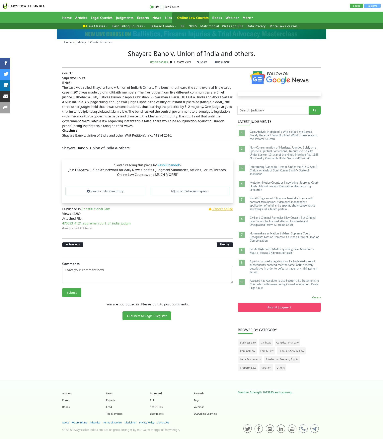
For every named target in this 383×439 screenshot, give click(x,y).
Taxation (266, 367)
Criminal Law (247, 351)
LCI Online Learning (205, 413)
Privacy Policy (146, 422)
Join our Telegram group (107, 191)
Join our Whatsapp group (191, 191)
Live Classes (96, 26)
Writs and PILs (233, 26)
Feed (109, 407)
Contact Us (163, 422)
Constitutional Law (96, 209)
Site (157, 7)
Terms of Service (112, 422)
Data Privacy (256, 26)
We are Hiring (79, 422)
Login (356, 6)
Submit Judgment (279, 307)
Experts (143, 18)
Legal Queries (102, 18)
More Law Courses (283, 26)
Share (203, 62)
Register (372, 6)
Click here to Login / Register (147, 316)
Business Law (248, 342)
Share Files (156, 407)
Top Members (114, 413)
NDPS (193, 26)
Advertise (95, 422)
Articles (81, 18)
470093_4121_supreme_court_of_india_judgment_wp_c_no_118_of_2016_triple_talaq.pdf (128, 223)
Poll (152, 400)
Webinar (232, 18)
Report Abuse (222, 209)
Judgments (124, 18)
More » (316, 297)
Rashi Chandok (159, 62)
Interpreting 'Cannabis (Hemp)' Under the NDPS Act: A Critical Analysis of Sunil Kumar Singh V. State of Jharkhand (283, 171)
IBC (182, 26)
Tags (196, 400)
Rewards (199, 393)
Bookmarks (157, 413)
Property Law (248, 367)
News (156, 18)
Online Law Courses (192, 18)
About (65, 422)
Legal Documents (250, 359)
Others (280, 367)
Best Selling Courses (127, 26)
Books (217, 18)
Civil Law (266, 342)
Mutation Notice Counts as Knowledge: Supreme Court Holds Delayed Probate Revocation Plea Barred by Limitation (284, 186)
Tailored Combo (162, 26)
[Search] (315, 110)
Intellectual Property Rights (282, 359)
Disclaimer (130, 422)
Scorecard (156, 393)
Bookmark (223, 62)
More (247, 18)
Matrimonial (209, 26)
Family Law (266, 351)
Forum (66, 400)
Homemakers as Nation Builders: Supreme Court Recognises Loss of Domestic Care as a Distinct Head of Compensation (284, 237)
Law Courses (172, 7)
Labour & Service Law (291, 351)
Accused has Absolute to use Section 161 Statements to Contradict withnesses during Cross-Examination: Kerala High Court (284, 284)
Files (168, 18)
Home (67, 18)
